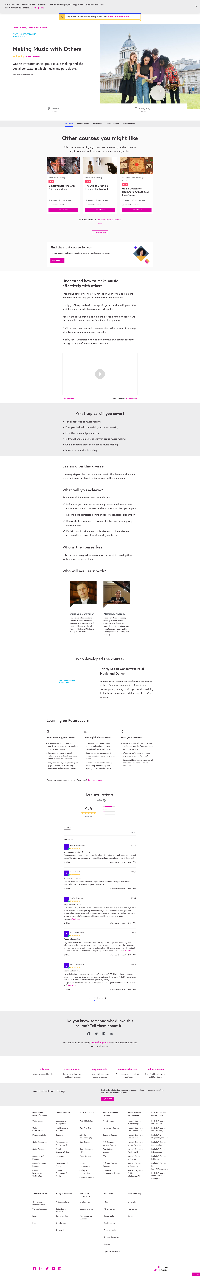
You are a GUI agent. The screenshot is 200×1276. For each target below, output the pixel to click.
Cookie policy (37, 7)
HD (136, 398)
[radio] (110, 806)
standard (129, 398)
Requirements (83, 123)
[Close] (196, 6)
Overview (69, 123)
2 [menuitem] (97, 998)
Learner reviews (112, 123)
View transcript (68, 398)
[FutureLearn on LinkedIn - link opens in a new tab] (60, 1268)
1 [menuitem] (94, 998)
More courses (129, 123)
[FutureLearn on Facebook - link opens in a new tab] (34, 1268)
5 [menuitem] (105, 998)
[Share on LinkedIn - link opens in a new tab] (104, 1034)
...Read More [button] (75, 919)
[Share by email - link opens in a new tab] (111, 1034)
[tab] (67, 827)
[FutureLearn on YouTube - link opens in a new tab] (53, 1268)
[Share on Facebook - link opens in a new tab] (88, 1034)
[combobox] (123, 833)
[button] (63, 210)
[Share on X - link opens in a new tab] (96, 1034)
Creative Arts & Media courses (118, 17)
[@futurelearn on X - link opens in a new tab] (47, 1268)
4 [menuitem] (102, 998)
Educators (97, 123)
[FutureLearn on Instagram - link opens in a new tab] (41, 1268)
